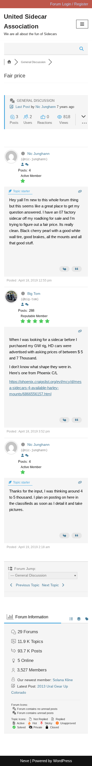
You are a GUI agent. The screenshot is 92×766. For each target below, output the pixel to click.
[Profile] (22, 165)
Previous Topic (26, 585)
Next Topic (51, 585)
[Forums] (9, 62)
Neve (24, 761)
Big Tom (33, 293)
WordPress (62, 761)
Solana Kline (63, 680)
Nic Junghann (46, 107)
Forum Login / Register (69, 4)
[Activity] (27, 165)
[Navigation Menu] (82, 24)
